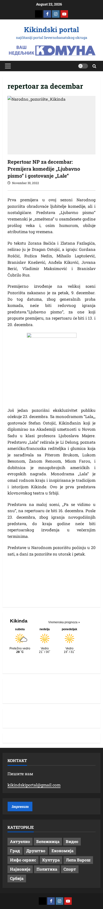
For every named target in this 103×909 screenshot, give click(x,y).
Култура (51, 859)
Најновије (20, 869)
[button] (7, 66)
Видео (72, 841)
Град (15, 850)
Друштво (35, 850)
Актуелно (20, 841)
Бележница (48, 841)
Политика (46, 869)
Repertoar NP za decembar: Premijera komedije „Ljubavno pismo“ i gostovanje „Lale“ (44, 168)
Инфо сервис (23, 859)
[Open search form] (94, 66)
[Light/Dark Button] (83, 66)
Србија (17, 878)
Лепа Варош (78, 859)
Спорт (70, 869)
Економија (63, 850)
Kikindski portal (51, 29)
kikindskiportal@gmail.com (34, 784)
